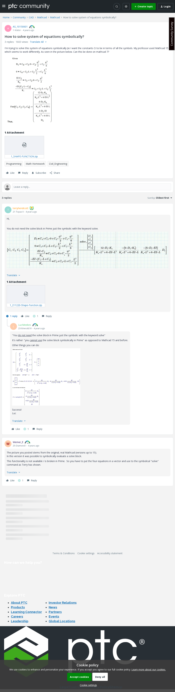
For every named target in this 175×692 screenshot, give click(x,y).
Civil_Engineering (58, 163)
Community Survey (172, 34)
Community (19, 17)
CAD (31, 17)
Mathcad (42, 17)
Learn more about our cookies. (148, 669)
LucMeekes (24, 324)
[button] (4, 7)
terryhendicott (20, 208)
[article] (87, 262)
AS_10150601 (20, 26)
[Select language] (126, 6)
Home (6, 17)
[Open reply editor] (87, 186)
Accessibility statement (110, 553)
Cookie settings (86, 553)
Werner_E (18, 442)
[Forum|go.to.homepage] (29, 6)
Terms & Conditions (63, 553)
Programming (13, 163)
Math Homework (35, 163)
